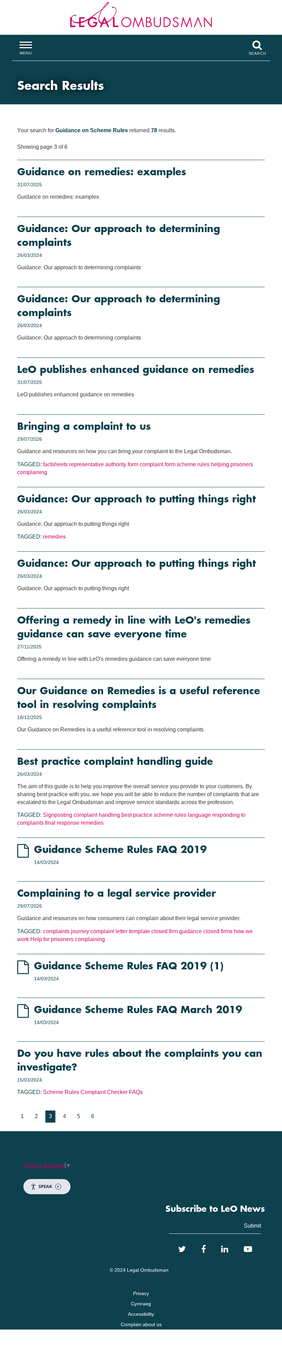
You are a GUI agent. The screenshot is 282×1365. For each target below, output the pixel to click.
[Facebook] (203, 1249)
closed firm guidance (176, 931)
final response (62, 823)
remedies (54, 537)
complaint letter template (120, 931)
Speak (45, 1186)
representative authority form (103, 464)
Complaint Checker (104, 1092)
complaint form (157, 464)
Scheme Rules (61, 1092)
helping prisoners (232, 464)
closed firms (217, 931)
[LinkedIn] (224, 1249)
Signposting (57, 815)
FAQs (136, 1092)
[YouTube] (248, 1249)
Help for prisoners (52, 939)
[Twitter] (181, 1249)
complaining (32, 472)
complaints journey (66, 931)
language (199, 815)
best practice (136, 815)
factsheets (55, 464)
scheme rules (193, 464)
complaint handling (97, 815)
